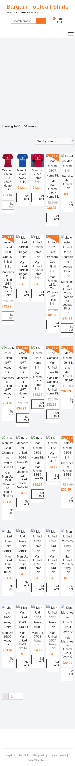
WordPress (40, 760)
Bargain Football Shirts (38, 7)
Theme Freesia (57, 755)
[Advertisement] (37, 78)
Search (41, 21)
